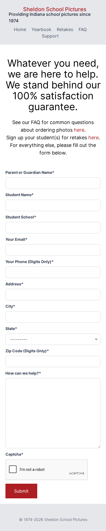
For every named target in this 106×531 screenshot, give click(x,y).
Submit (21, 491)
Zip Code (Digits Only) (27, 350)
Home (20, 29)
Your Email (16, 239)
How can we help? (23, 373)
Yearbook (41, 29)
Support (50, 36)
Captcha (14, 454)
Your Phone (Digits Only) (29, 261)
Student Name (19, 194)
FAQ (83, 29)
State (11, 328)
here (79, 130)
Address (14, 284)
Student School (20, 217)
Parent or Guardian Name (29, 172)
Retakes (65, 29)
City (10, 306)
